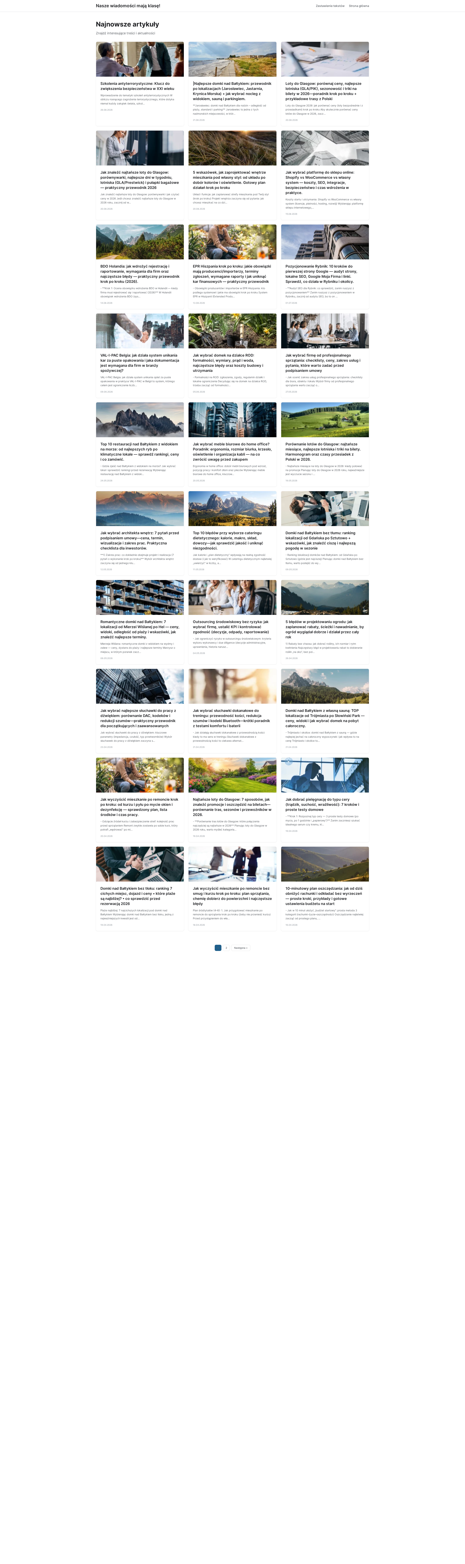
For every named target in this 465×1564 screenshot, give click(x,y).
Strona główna (359, 6)
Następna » (241, 947)
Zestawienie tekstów (330, 6)
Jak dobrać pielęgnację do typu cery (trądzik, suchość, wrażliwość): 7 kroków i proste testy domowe (322, 804)
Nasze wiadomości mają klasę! (128, 5)
